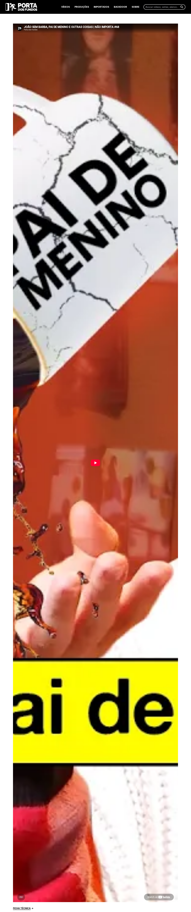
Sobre (135, 6)
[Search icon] (181, 7)
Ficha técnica (22, 908)
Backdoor (120, 6)
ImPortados (101, 6)
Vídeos (65, 6)
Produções (82, 6)
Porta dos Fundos (22, 7)
